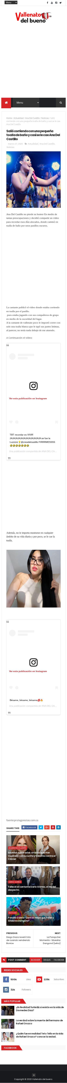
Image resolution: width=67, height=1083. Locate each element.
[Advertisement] (33, 60)
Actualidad (19, 118)
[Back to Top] (34, 1075)
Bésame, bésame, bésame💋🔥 (26, 700)
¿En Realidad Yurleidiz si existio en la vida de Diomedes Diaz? (40, 1009)
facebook (59, 959)
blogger (35, 959)
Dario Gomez (15, 882)
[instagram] (56, 3)
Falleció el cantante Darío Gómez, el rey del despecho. (32, 888)
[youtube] (52, 3)
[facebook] (47, 3)
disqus (47, 959)
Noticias (45, 118)
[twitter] (60, 3)
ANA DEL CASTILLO (52, 451)
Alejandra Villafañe (17, 848)
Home (9, 118)
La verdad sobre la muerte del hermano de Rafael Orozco (39, 1022)
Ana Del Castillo (32, 118)
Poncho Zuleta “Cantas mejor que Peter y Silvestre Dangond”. (31, 919)
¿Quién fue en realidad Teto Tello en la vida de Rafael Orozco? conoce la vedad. (39, 1035)
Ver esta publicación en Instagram (28, 398)
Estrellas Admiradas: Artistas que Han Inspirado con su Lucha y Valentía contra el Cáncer (31, 856)
